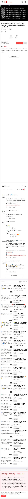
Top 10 (7, 221)
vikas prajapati (17, 451)
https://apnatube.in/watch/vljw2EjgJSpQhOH (17, 255)
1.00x (16, 19)
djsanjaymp (16, 379)
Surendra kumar (17, 415)
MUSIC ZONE (4, 42)
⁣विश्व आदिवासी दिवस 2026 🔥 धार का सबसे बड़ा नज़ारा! (19, 377)
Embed (16, 38)
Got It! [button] (3, 495)
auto (24, 19)
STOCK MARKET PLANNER (19, 288)
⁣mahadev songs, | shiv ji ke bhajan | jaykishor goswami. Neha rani (20, 432)
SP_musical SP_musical (18, 315)
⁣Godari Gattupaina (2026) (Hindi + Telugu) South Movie (19, 414)
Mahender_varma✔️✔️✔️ (12, 240)
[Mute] (21, 19)
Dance (15, 383)
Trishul (15, 460)
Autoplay (25, 281)
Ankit (14, 352)
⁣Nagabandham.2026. (18, 314)
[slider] (9, 19)
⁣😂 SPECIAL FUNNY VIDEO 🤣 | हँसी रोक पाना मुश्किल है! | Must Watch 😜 (20, 324)
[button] (25, 2)
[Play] (2, 19)
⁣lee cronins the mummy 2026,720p (19, 449)
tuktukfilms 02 (16, 433)
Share (11, 38)
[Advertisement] (14, 120)
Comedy (15, 329)
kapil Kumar (16, 424)
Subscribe (19, 43)
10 (18, 19)
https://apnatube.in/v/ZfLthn (13, 205)
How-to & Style (17, 446)
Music (5, 46)
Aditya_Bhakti (16, 334)
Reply (14, 207)
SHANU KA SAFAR (17, 299)
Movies (15, 319)
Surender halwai (10, 261)
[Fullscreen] (26, 19)
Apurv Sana (8, 210)
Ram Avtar (8, 195)
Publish (21, 189)
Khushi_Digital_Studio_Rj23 (19, 308)
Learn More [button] (17, 494)
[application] (14, 13)
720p (23, 15)
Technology (16, 302)
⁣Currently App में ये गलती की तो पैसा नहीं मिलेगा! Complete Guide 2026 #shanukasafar (20, 297)
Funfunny (15, 325)
